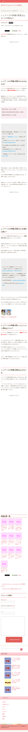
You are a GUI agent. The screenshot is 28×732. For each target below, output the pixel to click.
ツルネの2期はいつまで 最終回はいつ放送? (11, 529)
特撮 (3, 720)
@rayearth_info (17, 272)
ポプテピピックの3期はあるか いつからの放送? (11, 544)
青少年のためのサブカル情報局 (11, 5)
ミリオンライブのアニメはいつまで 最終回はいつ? (4, 558)
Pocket (19, 32)
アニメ (11, 24)
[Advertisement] (14, 59)
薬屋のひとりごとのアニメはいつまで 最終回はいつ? (11, 558)
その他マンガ (5, 706)
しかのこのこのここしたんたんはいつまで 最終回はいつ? (18, 544)
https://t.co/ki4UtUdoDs (7, 272)
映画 (3, 715)
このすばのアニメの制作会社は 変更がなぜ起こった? (4, 544)
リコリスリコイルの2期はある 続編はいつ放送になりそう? (18, 530)
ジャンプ (4, 713)
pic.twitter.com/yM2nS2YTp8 (8, 152)
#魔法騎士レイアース (13, 138)
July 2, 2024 (5, 157)
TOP (10, 10)
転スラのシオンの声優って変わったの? (12, 590)
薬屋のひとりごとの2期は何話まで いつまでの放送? (4, 530)
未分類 (3, 718)
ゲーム (3, 711)
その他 (3, 703)
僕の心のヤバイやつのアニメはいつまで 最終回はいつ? (18, 558)
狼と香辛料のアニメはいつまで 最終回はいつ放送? (4, 572)
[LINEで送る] (15, 32)
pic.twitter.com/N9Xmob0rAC (19, 282)
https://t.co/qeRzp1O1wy (10, 144)
